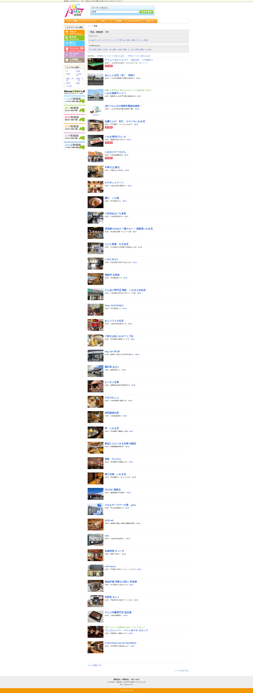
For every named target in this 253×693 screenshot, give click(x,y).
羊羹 (145, 40)
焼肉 (133, 40)
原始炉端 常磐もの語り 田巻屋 (121, 581)
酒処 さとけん (113, 459)
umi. (107, 535)
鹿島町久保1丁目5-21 (117, 140)
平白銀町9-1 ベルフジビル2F (120, 477)
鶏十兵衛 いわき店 (115, 474)
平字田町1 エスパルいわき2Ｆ (121, 124)
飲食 (136, 124)
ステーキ (107, 40)
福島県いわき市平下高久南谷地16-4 (122, 96)
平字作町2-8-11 (115, 201)
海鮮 (128, 40)
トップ (90, 26)
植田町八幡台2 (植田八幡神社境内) (122, 523)
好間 (68, 83)
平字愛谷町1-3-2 (116, 278)
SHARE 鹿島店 (113, 489)
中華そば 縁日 (112, 167)
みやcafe (109, 520)
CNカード (150, 21)
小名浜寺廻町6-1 (116, 615)
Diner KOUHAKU (114, 305)
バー (114, 40)
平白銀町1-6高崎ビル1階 (119, 431)
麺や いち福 (112, 198)
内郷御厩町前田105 (117, 446)
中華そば (121, 40)
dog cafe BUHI (112, 351)
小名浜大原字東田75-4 (118, 186)
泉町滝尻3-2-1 (115, 370)
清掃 (137, 109)
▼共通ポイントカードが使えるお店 (110, 56)
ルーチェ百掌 (112, 382)
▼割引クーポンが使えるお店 (139, 56)
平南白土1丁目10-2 (117, 170)
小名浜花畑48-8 (115, 416)
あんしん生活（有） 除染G (120, 75)
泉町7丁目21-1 (115, 554)
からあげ (92, 40)
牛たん (139, 40)
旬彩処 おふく (112, 597)
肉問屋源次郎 (112, 413)
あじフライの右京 (114, 320)
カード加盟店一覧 (94, 665)
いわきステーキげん (115, 152)
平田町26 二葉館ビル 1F (118, 633)
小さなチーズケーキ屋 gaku (120, 505)
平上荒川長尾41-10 (117, 508)
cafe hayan (110, 566)
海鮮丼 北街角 (112, 274)
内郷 (78, 71)
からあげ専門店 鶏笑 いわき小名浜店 (125, 290)
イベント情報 (72, 21)
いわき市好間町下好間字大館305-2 (122, 78)
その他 (69, 86)
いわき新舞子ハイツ (115, 93)
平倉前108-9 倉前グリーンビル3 (121, 600)
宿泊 (139, 96)
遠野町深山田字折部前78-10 (120, 385)
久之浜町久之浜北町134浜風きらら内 (123, 247)
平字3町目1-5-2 (115, 308)
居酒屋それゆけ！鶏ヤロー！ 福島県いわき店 (129, 228)
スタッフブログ (134, 21)
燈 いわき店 (112, 428)
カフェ (100, 40)
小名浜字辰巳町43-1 (117, 539)
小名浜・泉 (79, 75)
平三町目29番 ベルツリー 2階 (120, 232)
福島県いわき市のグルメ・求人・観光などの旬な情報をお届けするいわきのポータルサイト (93, 1)
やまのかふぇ (112, 397)
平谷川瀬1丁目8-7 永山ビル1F (120, 262)
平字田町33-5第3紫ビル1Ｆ (119, 646)
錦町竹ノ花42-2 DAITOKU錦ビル (122, 354)
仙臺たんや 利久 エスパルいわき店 (125, 121)
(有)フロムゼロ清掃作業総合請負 (122, 106)
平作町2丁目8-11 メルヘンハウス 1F (123, 569)
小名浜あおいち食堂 (115, 213)
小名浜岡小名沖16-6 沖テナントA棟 (122, 293)
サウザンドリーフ (114, 182)
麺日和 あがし (112, 367)
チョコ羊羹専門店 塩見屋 (118, 612)
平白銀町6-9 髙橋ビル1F (118, 462)
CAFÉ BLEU (111, 259)
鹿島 (78, 83)
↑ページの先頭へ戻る (180, 671)
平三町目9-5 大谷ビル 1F (119, 585)
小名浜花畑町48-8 (116, 155)
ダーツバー (144, 63)
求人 (103, 21)
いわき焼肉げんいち (115, 136)
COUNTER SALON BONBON (120, 643)
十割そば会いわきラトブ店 (119, 336)
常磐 (68, 74)
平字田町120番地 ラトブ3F (119, 339)
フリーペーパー (88, 21)
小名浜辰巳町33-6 (116, 216)
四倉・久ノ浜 (79, 79)
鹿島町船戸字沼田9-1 (117, 493)
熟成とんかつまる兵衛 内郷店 (120, 443)
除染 (138, 78)
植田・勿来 (69, 79)
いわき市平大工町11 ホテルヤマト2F (123, 63)
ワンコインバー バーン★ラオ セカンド (126, 630)
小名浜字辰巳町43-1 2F (118, 324)
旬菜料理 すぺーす (114, 551)
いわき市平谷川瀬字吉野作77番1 (121, 109)
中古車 (118, 21)
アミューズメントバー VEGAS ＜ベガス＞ (129, 60)
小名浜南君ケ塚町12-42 (118, 400)
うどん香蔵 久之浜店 (116, 244)
